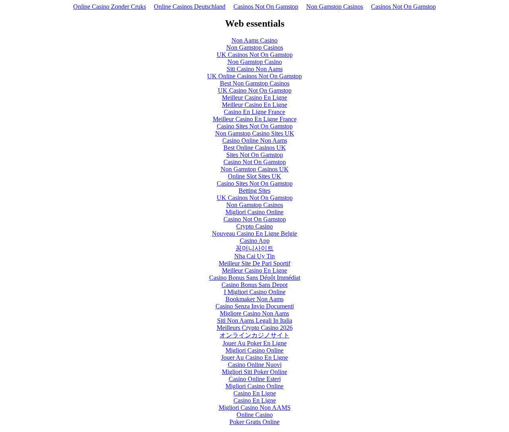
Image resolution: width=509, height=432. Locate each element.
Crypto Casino (254, 226)
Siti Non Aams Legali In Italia (254, 320)
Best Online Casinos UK (254, 147)
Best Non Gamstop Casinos (254, 83)
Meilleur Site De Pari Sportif (254, 263)
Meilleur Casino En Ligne (254, 97)
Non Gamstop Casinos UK (255, 169)
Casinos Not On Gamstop (265, 6)
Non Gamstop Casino (254, 61)
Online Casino (255, 414)
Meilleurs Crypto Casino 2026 (255, 327)
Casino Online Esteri (255, 379)
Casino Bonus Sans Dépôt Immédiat (254, 277)
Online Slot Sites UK (254, 176)
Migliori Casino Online (254, 212)
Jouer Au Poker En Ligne (255, 343)
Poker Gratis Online (254, 421)
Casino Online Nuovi (255, 364)
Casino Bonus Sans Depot (254, 284)
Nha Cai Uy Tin (254, 256)
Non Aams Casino (254, 40)
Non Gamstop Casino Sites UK (254, 133)
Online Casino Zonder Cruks (109, 6)
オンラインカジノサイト (254, 335)
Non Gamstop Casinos (334, 6)
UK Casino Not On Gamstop (254, 90)
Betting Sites (254, 190)
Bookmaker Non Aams (254, 299)
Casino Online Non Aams (254, 140)
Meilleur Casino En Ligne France (255, 119)
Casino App (255, 240)
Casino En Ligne (254, 393)
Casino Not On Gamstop (254, 162)
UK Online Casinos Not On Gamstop (254, 76)
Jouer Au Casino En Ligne (254, 357)
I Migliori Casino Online (255, 292)
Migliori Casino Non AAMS (255, 407)
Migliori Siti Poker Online (254, 371)
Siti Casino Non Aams (255, 69)
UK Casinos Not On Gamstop (255, 54)
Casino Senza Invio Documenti (255, 306)
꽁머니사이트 (254, 248)
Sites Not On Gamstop (254, 154)
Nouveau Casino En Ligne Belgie (254, 233)
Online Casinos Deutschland (189, 6)
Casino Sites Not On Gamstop (255, 126)
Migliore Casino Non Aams (254, 313)
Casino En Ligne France (254, 111)
